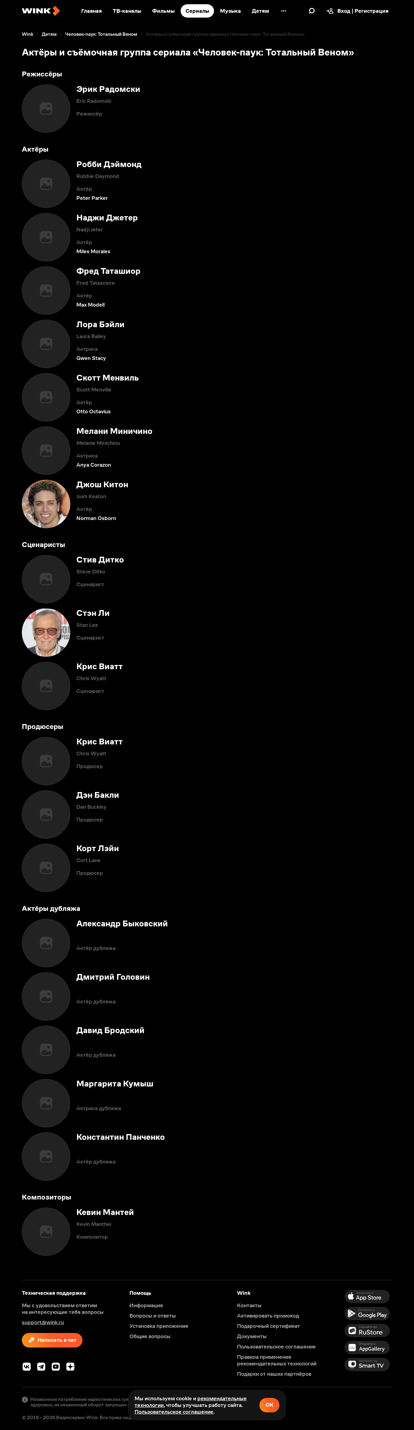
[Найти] (312, 11)
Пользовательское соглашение (174, 1412)
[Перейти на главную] (41, 11)
